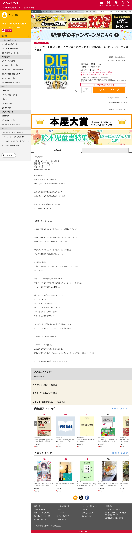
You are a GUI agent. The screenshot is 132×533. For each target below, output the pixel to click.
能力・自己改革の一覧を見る (119, 103)
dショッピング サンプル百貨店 (12, 132)
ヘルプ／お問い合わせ (9, 95)
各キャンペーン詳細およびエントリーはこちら (97, 75)
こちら (58, 526)
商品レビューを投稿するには (119, 109)
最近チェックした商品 (42, 513)
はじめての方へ (7, 108)
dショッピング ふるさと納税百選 (13, 137)
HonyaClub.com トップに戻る (118, 98)
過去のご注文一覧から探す (11, 74)
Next (127, 423)
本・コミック (47, 12)
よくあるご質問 (7, 103)
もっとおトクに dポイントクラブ (13, 141)
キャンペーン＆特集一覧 (10, 48)
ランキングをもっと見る (120, 408)
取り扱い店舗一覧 (40, 519)
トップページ (36, 12)
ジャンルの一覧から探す (10, 65)
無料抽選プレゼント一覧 (10, 53)
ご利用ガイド (6, 90)
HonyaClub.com (39, 376)
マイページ (60, 513)
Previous (35, 423)
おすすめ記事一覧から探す (11, 82)
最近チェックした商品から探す (12, 69)
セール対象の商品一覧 (9, 44)
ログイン (9, 155)
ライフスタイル (59, 12)
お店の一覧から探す (8, 61)
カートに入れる (109, 90)
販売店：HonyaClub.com (117, 57)
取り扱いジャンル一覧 (42, 516)
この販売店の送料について (116, 60)
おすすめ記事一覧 (63, 506)
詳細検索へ (5, 36)
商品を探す (38, 506)
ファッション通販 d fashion (11, 145)
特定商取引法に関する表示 (11, 124)
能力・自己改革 (90, 12)
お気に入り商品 (39, 509)
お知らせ (5, 99)
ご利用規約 (5, 116)
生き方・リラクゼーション (75, 12)
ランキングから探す (8, 78)
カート (59, 509)
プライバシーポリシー (9, 120)
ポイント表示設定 (63, 516)
